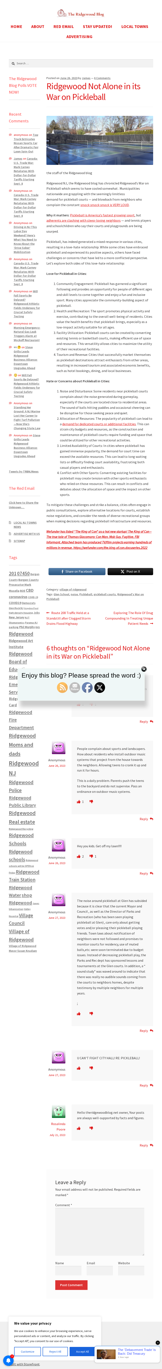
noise (74, 594)
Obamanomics (16, 622)
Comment (63, 1205)
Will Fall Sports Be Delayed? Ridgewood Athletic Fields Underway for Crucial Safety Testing (27, 303)
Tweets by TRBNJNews (24, 471)
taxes (36, 903)
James (86, 78)
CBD (30, 590)
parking (14, 627)
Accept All (82, 1351)
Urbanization (16, 909)
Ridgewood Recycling (21, 828)
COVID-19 (33, 597)
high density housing (21, 612)
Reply (144, 721)
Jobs (37, 612)
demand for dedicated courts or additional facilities (99, 424)
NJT (27, 617)
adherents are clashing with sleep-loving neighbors (83, 220)
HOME (16, 26)
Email (91, 1263)
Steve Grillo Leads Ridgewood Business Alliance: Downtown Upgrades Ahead (26, 357)
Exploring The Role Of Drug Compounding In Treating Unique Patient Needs (129, 618)
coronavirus (18, 596)
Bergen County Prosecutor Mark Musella (24, 585)
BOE (22, 591)
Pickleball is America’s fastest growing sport (102, 215)
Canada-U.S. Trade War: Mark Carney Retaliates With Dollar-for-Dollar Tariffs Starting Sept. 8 (26, 171)
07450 (23, 573)
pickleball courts (105, 594)
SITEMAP (19, 541)
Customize (27, 1351)
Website (124, 1263)
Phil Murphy (27, 627)
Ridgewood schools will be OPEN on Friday (23, 866)
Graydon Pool (31, 608)
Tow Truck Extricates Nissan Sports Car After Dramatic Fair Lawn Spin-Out (26, 143)
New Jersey (16, 617)
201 (12, 573)
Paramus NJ (31, 622)
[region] (54, 1338)
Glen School (61, 594)
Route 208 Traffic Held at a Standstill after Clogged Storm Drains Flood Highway (68, 618)
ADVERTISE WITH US (27, 534)
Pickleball (85, 594)
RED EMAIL (63, 26)
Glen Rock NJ (16, 608)
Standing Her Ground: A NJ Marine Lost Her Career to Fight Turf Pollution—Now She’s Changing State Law (27, 417)
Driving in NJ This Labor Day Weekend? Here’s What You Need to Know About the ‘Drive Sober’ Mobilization (25, 239)
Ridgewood (21, 634)
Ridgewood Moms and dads (22, 744)
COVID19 (15, 603)
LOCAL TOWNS (134, 26)
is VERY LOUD (104, 205)
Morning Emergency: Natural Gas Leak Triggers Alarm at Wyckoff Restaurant (27, 334)
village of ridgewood (72, 589)
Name (59, 1263)
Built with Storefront (24, 1364)
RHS (37, 627)
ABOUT (37, 26)
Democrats (28, 603)
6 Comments (102, 78)
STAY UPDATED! (97, 26)
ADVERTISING (79, 36)
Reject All (55, 1351)
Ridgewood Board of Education (20, 661)
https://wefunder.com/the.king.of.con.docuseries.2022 (110, 547)
